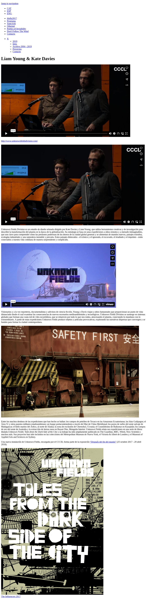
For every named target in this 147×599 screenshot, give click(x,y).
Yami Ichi (11, 23)
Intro (15, 44)
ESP (9, 11)
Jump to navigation (9, 3)
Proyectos (17, 49)
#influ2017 (12, 18)
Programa (11, 21)
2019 (15, 41)
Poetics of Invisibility (16, 28)
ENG (9, 13)
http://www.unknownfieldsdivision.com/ (19, 141)
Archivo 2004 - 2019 (22, 46)
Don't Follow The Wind (18, 31)
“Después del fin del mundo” (103, 442)
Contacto (11, 34)
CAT (9, 8)
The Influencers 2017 (11, 596)
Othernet (11, 26)
